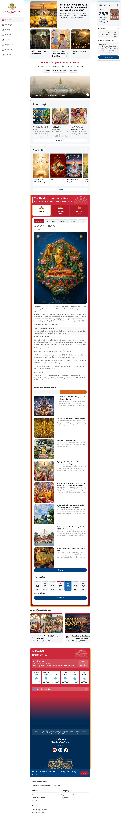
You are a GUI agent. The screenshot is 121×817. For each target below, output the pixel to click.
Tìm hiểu (60, 570)
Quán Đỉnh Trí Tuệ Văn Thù (66, 440)
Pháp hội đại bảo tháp (39, 810)
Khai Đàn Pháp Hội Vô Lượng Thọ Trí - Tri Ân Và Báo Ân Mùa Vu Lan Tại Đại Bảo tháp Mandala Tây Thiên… (71, 486)
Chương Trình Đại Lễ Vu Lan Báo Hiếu (47, 637)
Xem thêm (60, 189)
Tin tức (34, 806)
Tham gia (84, 773)
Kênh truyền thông (39, 782)
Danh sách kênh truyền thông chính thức (46, 786)
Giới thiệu (35, 791)
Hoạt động (73, 71)
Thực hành (65, 798)
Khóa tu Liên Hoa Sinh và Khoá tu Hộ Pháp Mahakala (83, 637)
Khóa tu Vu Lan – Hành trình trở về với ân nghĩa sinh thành (60, 53)
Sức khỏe (62, 221)
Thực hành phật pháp (68, 795)
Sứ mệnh (47, 71)
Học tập (82, 221)
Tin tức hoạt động (38, 812)
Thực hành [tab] (73, 392)
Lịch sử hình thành (59, 71)
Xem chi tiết (109, 57)
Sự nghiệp (39, 221)
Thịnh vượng (51, 221)
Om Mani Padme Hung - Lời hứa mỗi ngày (71, 418)
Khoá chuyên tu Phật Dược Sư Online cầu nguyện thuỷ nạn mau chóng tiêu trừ (73, 7)
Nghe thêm (60, 140)
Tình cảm (72, 221)
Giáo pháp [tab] (47, 392)
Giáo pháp (65, 791)
